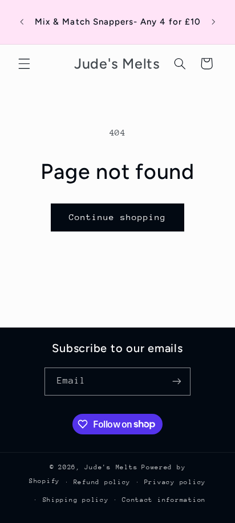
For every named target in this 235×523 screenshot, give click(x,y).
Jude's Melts (110, 467)
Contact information (164, 500)
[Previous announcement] (21, 22)
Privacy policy (175, 482)
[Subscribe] (177, 382)
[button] (24, 63)
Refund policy (102, 482)
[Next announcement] (213, 22)
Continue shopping (118, 217)
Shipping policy (76, 500)
